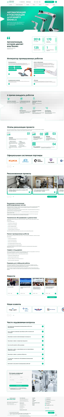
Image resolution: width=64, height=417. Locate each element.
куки (21, 413)
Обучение (27, 4)
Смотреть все (52, 196)
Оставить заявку (49, 1)
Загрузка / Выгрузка (17, 66)
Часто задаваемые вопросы (36, 402)
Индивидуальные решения (19, 4)
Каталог (11, 4)
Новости (33, 401)
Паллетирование (11, 68)
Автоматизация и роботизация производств (50, 400)
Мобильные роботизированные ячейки (38, 69)
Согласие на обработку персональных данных (25, 416)
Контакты (54, 4)
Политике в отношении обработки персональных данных (18, 388)
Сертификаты (34, 400)
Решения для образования (48, 402)
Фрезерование (10, 66)
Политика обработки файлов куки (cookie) (24, 415)
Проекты (34, 4)
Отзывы (33, 399)
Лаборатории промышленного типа (38, 71)
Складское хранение (17, 68)
